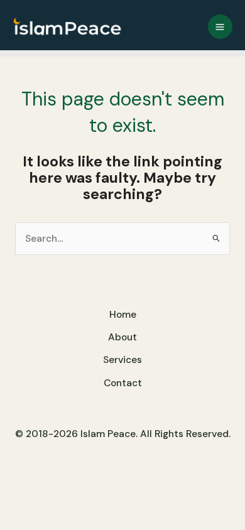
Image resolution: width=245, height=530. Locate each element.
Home (122, 314)
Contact (123, 383)
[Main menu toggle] (220, 26)
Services (122, 360)
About (122, 337)
